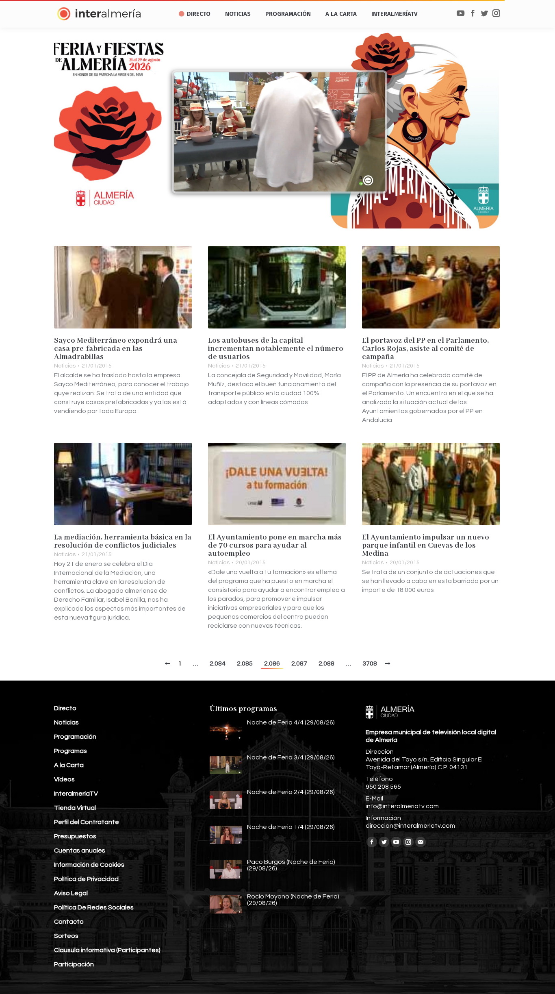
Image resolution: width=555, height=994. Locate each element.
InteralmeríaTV (76, 793)
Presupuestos (75, 836)
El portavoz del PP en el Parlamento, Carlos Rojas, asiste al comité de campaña (425, 349)
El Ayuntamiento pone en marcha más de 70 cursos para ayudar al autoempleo (275, 545)
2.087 (299, 663)
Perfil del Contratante (86, 822)
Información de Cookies (89, 864)
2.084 (217, 663)
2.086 (272, 663)
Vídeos (64, 779)
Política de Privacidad (86, 879)
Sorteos (66, 936)
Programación (75, 736)
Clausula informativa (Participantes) (107, 950)
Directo (65, 708)
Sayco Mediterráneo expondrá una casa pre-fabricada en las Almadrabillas (115, 349)
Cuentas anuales (79, 850)
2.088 (326, 663)
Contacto (69, 921)
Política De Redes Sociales (94, 907)
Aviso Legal (71, 893)
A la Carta (69, 765)
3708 (369, 663)
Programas (70, 751)
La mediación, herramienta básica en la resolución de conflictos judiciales (122, 541)
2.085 (245, 663)
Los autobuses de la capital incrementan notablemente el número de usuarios (275, 349)
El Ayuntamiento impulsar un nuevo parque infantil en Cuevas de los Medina (425, 545)
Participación (74, 964)
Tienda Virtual (75, 808)
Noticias (65, 366)
